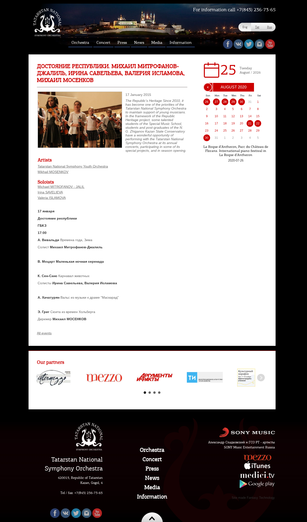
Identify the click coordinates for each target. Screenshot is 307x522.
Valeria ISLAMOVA (52, 198)
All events (44, 333)
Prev (43, 378)
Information (152, 496)
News (152, 477)
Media (152, 487)
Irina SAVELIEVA (50, 192)
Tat (257, 27)
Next (261, 378)
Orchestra (152, 449)
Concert (152, 459)
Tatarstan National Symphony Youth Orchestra (73, 166)
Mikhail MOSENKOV (53, 172)
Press (152, 468)
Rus (269, 27)
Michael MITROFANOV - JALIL (61, 187)
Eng (244, 27)
